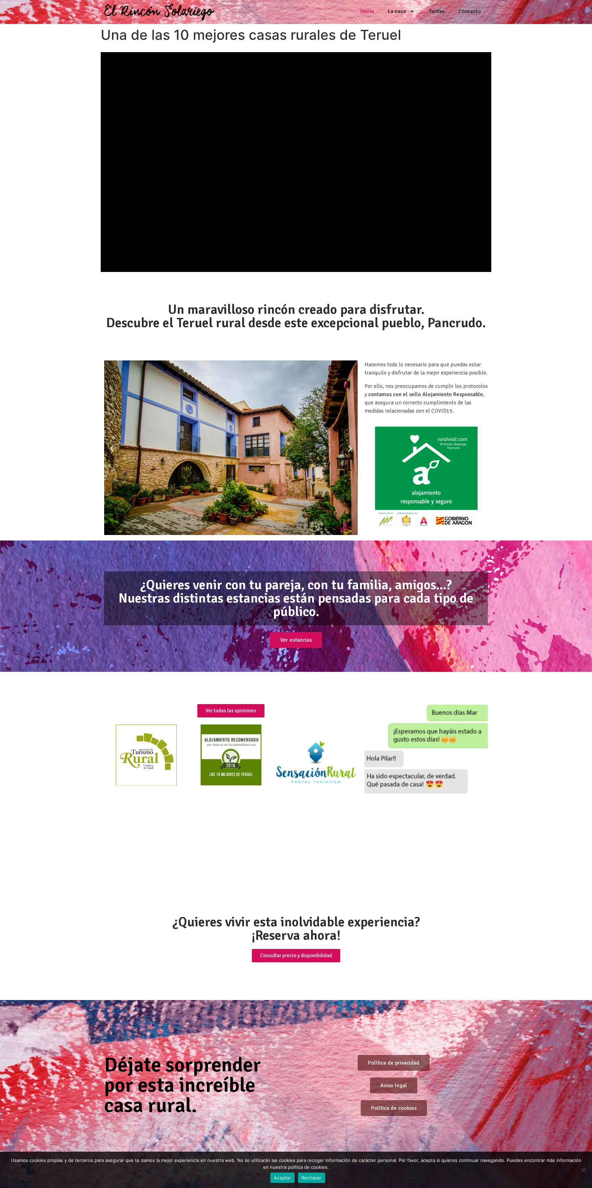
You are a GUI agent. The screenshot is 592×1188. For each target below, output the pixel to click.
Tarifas (437, 11)
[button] (112, 448)
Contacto (469, 11)
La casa (397, 11)
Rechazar (311, 1177)
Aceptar (282, 1177)
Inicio (367, 11)
